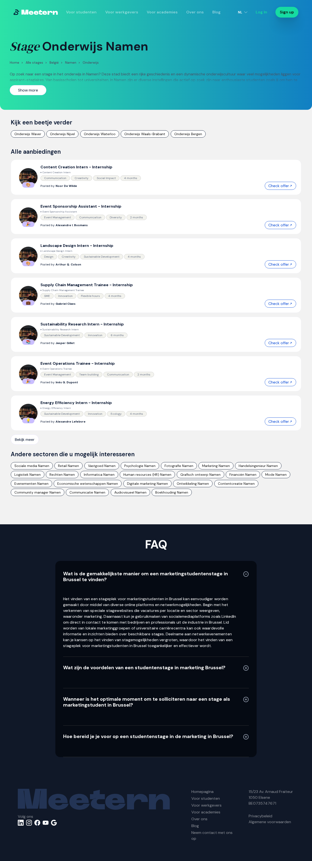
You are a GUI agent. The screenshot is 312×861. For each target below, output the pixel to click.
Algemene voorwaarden (270, 821)
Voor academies (162, 12)
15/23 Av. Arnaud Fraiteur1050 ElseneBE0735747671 (271, 797)
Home (14, 62)
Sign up (287, 12)
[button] (242, 12)
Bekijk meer (25, 439)
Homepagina (202, 791)
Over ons (195, 12)
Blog (216, 12)
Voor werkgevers (121, 12)
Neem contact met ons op (212, 835)
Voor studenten (81, 12)
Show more (28, 90)
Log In (261, 12)
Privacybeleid (260, 816)
